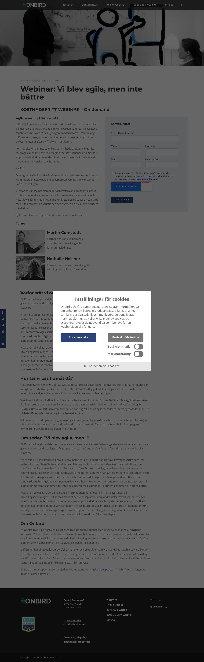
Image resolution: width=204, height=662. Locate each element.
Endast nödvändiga (125, 337)
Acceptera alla (78, 337)
